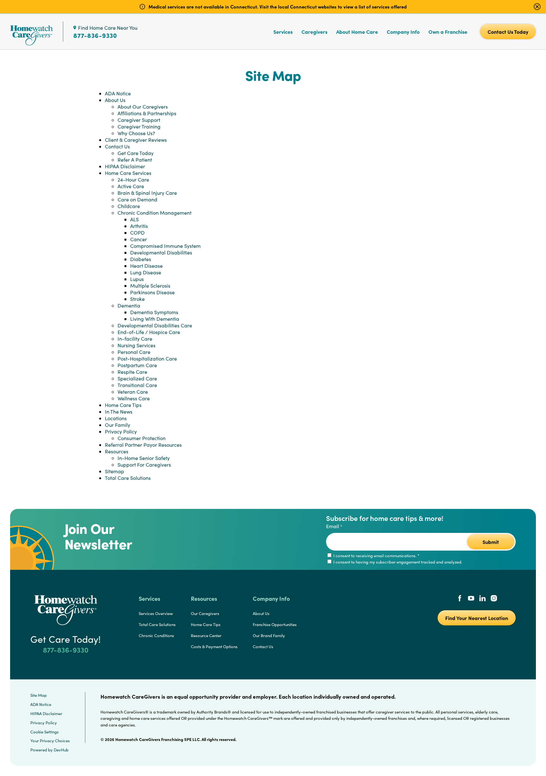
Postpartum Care (137, 365)
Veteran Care (133, 391)
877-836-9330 (95, 35)
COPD (137, 232)
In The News (118, 411)
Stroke (137, 298)
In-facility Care (135, 338)
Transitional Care (137, 385)
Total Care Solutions (128, 478)
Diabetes (140, 259)
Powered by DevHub (49, 750)
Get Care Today (136, 153)
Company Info (403, 31)
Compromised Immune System (165, 245)
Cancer (138, 239)
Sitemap (114, 471)
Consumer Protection (142, 438)
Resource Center (206, 635)
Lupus (137, 279)
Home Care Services (128, 173)
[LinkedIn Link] (482, 599)
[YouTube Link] (471, 599)
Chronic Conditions (156, 635)
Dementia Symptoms (154, 312)
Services (283, 31)
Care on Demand (137, 199)
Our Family (117, 424)
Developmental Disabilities (161, 252)
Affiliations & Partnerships (147, 113)
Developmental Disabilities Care (155, 325)
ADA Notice (118, 93)
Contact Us (117, 146)
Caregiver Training (139, 126)
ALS (134, 219)
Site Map (38, 695)
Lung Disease (145, 272)
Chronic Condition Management (154, 212)
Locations (116, 418)
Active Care (131, 186)
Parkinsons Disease (152, 292)
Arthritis (139, 226)
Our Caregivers (205, 613)
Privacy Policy (121, 431)
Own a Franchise (447, 31)
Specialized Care (137, 378)
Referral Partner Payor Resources (143, 444)
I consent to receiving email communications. (375, 555)
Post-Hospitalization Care (147, 358)
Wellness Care (134, 398)
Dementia (129, 305)
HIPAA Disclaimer (125, 166)
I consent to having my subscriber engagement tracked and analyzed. (397, 562)
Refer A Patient (135, 159)
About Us (115, 100)
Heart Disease (146, 265)
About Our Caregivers (143, 106)
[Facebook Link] (460, 599)
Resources (116, 451)
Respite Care (132, 371)
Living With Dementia (154, 318)
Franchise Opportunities (275, 624)
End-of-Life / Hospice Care (149, 332)
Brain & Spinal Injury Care (147, 192)
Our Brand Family (269, 635)
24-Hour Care (133, 179)
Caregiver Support (139, 119)
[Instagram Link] (494, 599)
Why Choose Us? (136, 133)
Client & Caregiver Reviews (136, 139)
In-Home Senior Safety (144, 458)
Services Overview (156, 613)
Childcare (129, 206)
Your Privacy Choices (50, 740)
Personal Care (134, 352)
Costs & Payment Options (214, 646)
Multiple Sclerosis (150, 285)
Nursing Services (136, 345)
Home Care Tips (123, 405)
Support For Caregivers (144, 464)
